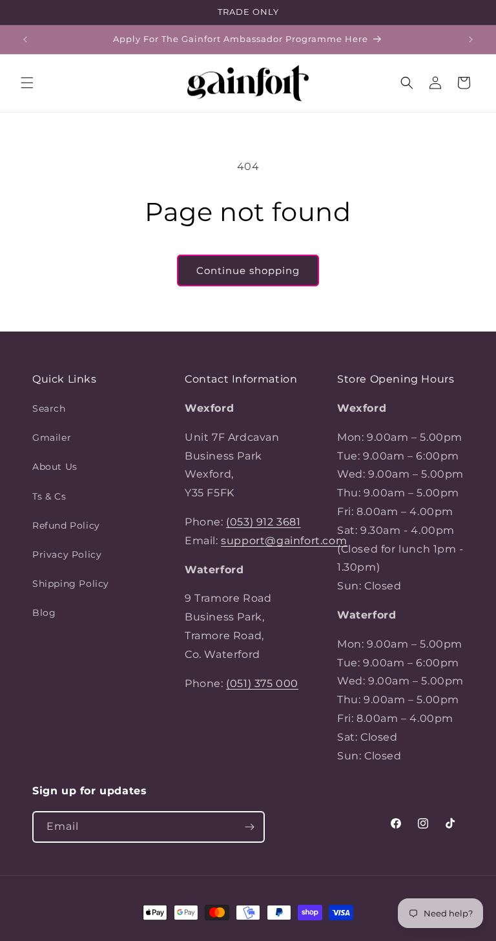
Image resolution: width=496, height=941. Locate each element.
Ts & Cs (49, 496)
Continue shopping (248, 270)
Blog (44, 613)
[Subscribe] (249, 827)
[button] (27, 83)
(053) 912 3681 (263, 522)
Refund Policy (66, 525)
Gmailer (51, 437)
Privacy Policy (66, 554)
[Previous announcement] (25, 39)
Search (49, 408)
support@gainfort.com (284, 540)
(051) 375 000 (262, 683)
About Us (55, 466)
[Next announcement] (471, 39)
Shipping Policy (70, 583)
